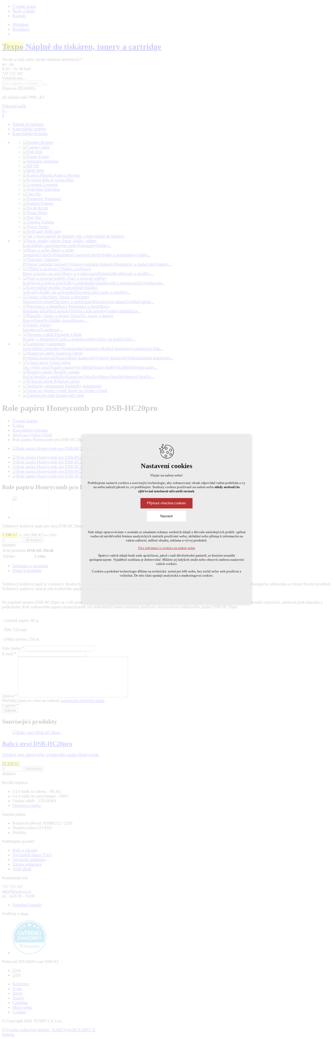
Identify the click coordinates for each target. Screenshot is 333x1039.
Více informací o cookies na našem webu (166, 548)
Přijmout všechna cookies (166, 503)
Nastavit (166, 516)
